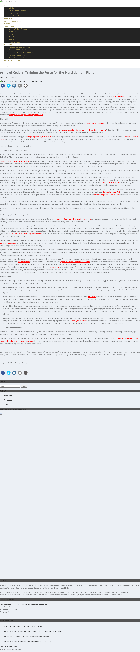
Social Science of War (17, 58)
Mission (12, 8)
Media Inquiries (19, 16)
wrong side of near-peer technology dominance (26, 115)
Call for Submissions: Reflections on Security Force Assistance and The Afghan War (33, 631)
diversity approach (52, 267)
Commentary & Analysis (13, 21)
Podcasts (8, 45)
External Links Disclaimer (9, 647)
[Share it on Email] (20, 87)
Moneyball (92, 297)
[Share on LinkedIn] (14, 87)
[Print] (26, 87)
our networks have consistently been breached (25, 234)
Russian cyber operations (78, 321)
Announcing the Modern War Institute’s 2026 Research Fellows (26, 636)
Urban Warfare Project (18, 29)
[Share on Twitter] (8, 87)
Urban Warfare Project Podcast (21, 52)
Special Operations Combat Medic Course (75, 262)
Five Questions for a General (20, 55)
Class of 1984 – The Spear (19, 50)
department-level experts (111, 182)
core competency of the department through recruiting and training (82, 130)
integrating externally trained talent (39, 137)
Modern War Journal (12, 60)
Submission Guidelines (18, 10)
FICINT (11, 34)
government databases (8, 243)
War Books (13, 31)
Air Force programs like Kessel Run (106, 195)
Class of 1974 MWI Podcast (20, 47)
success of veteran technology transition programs (73, 219)
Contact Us (13, 13)
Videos (11, 39)
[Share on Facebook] (3, 87)
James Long (4, 77)
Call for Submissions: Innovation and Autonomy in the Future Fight (27, 641)
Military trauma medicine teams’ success (14, 161)
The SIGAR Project (16, 42)
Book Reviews (14, 37)
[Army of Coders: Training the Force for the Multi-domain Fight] (23, 81)
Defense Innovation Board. (96, 123)
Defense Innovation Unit (111, 192)
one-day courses (24, 262)
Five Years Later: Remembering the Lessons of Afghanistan (25, 626)
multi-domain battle (120, 96)
